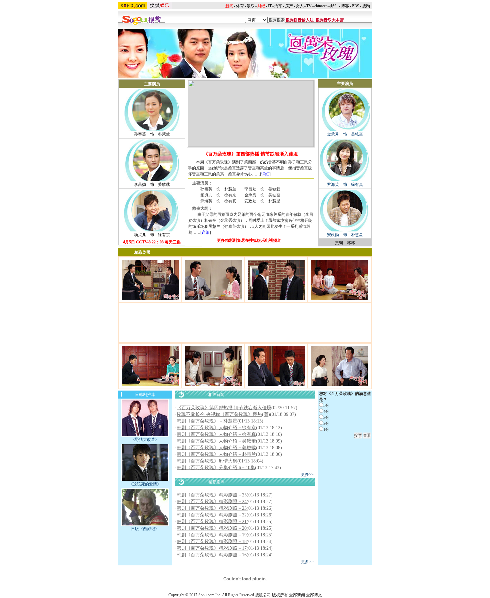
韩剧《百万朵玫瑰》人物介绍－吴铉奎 (216, 441)
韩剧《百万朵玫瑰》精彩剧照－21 (212, 521)
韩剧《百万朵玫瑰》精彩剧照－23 (212, 508)
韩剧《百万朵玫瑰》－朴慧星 (207, 421)
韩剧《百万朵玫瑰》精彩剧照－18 (212, 541)
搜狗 (366, 6)
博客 (345, 6)
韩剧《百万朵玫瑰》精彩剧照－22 (212, 514)
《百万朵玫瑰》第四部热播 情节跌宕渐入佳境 (224, 407)
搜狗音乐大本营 (330, 20)
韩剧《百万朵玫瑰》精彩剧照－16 (212, 554)
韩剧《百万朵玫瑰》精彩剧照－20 (212, 528)
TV (309, 6)
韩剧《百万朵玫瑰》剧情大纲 (207, 460)
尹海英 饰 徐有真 (345, 184)
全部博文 (314, 595)
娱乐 (251, 6)
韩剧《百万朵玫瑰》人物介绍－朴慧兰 (216, 454)
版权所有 (280, 595)
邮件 (334, 6)
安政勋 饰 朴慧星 (345, 234)
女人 (300, 6)
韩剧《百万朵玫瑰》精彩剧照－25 (212, 494)
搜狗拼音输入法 (300, 20)
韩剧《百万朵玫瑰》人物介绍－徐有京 (216, 427)
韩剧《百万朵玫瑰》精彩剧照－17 (212, 548)
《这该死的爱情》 (145, 484)
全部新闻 (297, 595)
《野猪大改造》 (145, 439)
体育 (240, 6)
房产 (289, 6)
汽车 (278, 6)
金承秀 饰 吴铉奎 (345, 134)
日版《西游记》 (145, 528)
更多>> (307, 474)
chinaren (321, 6)
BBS (355, 6)
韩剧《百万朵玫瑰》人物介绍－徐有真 (216, 434)
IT (270, 6)
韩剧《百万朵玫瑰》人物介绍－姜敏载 (216, 447)
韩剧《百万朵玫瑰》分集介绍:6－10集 (216, 467)
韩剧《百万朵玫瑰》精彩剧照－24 (212, 501)
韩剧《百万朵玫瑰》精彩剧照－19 (212, 534)
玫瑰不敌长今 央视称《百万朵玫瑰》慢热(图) (223, 414)
